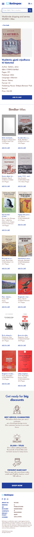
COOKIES (5, 517)
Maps (15, 514)
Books (16, 502)
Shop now (17, 485)
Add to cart (16, 97)
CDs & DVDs (18, 516)
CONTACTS (5, 511)
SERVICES (5, 505)
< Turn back (5, 25)
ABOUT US (5, 502)
